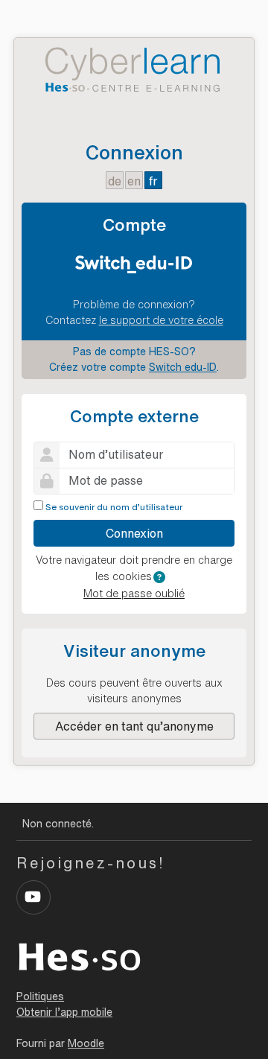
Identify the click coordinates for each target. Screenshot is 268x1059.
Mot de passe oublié (134, 593)
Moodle (86, 1043)
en (134, 181)
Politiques (40, 996)
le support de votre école (161, 320)
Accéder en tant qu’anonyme (134, 726)
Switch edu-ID (183, 367)
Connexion (134, 533)
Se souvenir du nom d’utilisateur (113, 507)
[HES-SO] (79, 955)
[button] (159, 577)
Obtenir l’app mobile (64, 1012)
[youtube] (33, 897)
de (114, 181)
